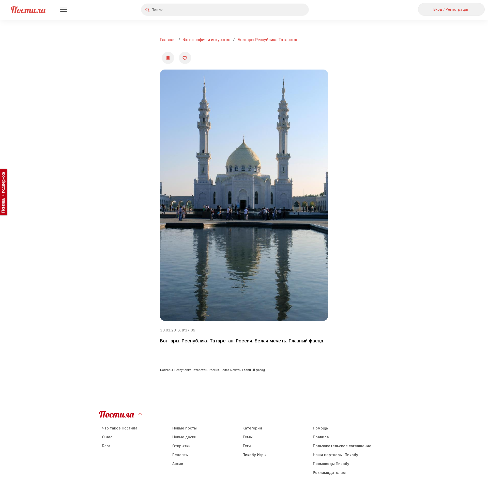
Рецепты (180, 455)
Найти (286, 10)
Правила (321, 437)
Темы (247, 437)
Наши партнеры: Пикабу (335, 455)
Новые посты (184, 428)
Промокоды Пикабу (331, 463)
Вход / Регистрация (451, 9)
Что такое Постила (120, 428)
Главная (168, 39)
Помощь (320, 428)
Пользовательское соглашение (342, 446)
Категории (252, 428)
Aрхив (177, 463)
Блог (106, 446)
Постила (28, 9)
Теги (246, 446)
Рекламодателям (329, 472)
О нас (107, 437)
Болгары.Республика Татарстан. (268, 39)
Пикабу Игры (254, 455)
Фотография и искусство (206, 39)
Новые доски (184, 437)
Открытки (181, 446)
